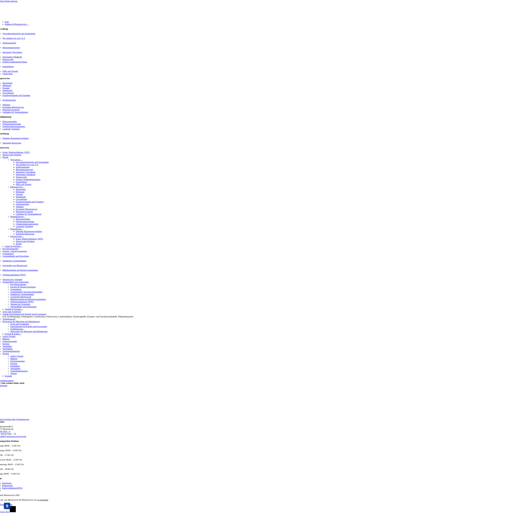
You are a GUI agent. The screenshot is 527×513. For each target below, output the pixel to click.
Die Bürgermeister (10, 249)
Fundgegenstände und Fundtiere (16, 95)
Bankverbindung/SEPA (12, 488)
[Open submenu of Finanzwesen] (23, 237)
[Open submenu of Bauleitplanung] (24, 217)
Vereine (5, 354)
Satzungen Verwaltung (12, 52)
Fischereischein (9, 100)
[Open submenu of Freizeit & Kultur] (21, 334)
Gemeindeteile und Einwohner (15, 256)
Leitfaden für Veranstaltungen (15, 112)
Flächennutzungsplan (11, 124)
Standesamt (7, 90)
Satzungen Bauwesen (11, 143)
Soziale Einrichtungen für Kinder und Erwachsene (24, 314)
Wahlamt (6, 105)
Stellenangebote (9, 43)
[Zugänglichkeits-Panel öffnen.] (7, 506)
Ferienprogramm (9, 341)
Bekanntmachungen (11, 47)
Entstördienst (8, 66)
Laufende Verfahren (11, 129)
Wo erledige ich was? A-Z (13, 38)
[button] (521, 506)
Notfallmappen (8, 319)
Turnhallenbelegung (11, 351)
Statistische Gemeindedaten (14, 261)
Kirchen (5, 344)
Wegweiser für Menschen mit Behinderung (21, 321)
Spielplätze (7, 346)
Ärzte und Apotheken (11, 311)
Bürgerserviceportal (10, 110)
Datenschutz (7, 485)
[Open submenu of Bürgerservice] (23, 187)
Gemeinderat (8, 254)
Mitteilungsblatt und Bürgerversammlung (20, 270)
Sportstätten (7, 349)
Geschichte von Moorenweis (14, 265)
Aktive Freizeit (8, 336)
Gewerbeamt (8, 93)
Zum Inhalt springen (9, 1)
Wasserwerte (7, 59)
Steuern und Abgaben (11, 155)
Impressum (7, 483)
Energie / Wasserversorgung (14, 251)
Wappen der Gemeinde (12, 279)
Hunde (5, 157)
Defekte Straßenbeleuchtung (14, 62)
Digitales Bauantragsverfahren (15, 138)
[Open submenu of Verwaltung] (21, 160)
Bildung (5, 339)
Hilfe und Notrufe (10, 71)
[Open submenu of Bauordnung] (22, 229)
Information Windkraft (12, 57)
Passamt (5, 88)
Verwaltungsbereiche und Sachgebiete (18, 33)
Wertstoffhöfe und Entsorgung (15, 282)
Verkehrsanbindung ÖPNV (14, 275)
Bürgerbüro (7, 83)
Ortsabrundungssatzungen (13, 126)
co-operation (42, 500)
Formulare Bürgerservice (13, 107)
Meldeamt (6, 85)
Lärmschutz (7, 74)
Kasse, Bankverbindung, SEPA (16, 152)
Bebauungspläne (9, 121)
